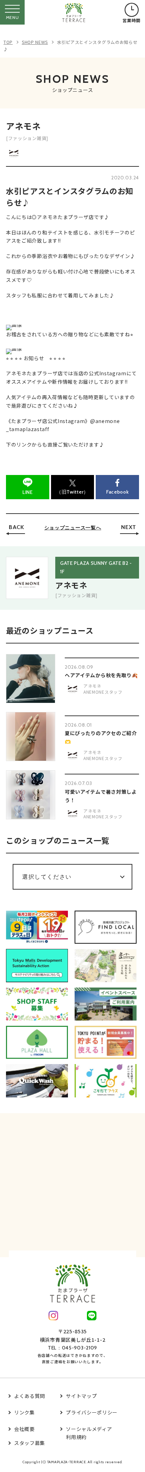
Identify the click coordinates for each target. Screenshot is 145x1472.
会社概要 (24, 1428)
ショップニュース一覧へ (72, 527)
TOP (8, 42)
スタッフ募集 (29, 1442)
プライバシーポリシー (92, 1412)
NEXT (128, 527)
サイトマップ (81, 1395)
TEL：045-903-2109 (72, 1348)
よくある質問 (29, 1395)
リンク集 (24, 1412)
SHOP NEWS (35, 42)
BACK (16, 527)
